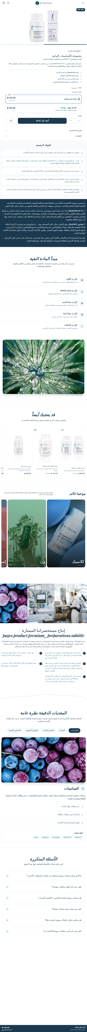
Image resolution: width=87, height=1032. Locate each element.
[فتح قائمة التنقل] (83, 3)
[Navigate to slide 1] (65, 44)
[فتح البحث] (8, 3)
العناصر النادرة (48, 730)
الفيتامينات (74, 730)
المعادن (62, 730)
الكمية (79, 116)
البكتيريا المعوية (32, 730)
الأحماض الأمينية (15, 730)
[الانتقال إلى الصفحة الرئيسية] (43, 3)
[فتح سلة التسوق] (4, 3)
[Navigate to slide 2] (21, 44)
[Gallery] (43, 26)
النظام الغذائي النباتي (74, 51)
